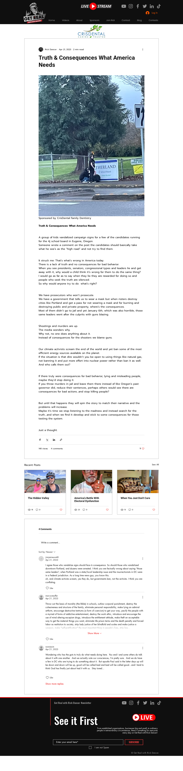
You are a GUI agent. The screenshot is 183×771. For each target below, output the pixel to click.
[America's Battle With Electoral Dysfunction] (91, 481)
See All (155, 464)
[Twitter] (145, 6)
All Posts (28, 29)
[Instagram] (131, 6)
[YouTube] (124, 6)
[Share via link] (61, 439)
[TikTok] (159, 6)
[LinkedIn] (152, 6)
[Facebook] (138, 6)
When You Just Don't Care (135, 498)
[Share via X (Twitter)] (47, 439)
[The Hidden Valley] (45, 481)
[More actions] (142, 49)
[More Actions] (142, 558)
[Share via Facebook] (40, 439)
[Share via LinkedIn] (54, 439)
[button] (155, 30)
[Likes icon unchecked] (47, 588)
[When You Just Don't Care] (138, 481)
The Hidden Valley (38, 498)
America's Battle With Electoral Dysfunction (86, 500)
